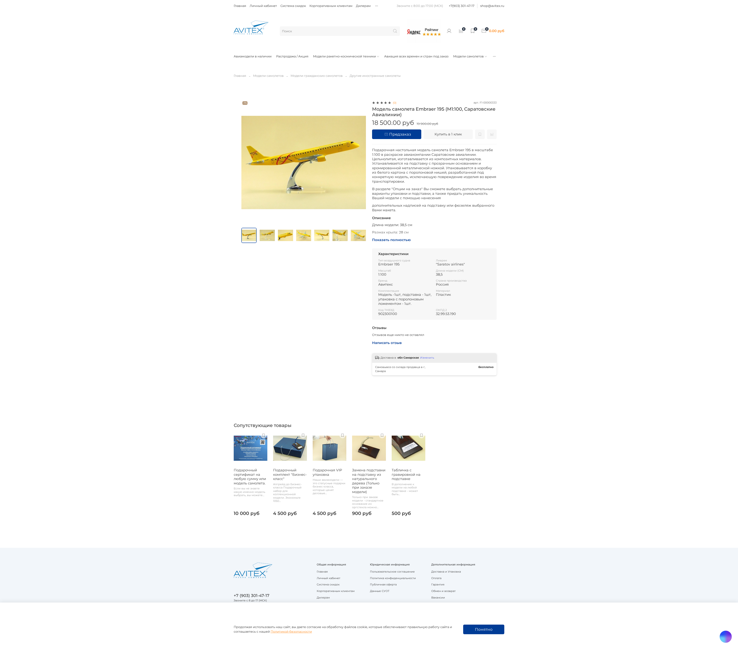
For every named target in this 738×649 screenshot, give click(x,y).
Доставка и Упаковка (446, 571)
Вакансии (438, 597)
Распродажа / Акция (292, 56)
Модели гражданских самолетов (317, 76)
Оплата (436, 578)
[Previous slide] (247, 162)
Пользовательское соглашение (392, 571)
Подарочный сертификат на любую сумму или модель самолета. (250, 477)
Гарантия (437, 584)
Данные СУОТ (379, 591)
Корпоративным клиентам (330, 6)
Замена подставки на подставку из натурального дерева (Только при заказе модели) (368, 481)
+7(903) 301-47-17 (461, 6)
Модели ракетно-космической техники (344, 56)
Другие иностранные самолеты (375, 76)
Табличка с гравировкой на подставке (406, 474)
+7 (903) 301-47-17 (251, 595)
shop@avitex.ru (492, 6)
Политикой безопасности (291, 631)
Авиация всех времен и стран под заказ (416, 56)
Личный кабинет (263, 6)
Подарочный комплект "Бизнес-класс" (290, 474)
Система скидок (293, 6)
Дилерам (363, 6)
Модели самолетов (468, 56)
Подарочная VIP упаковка (327, 472)
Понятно (484, 629)
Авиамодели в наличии (253, 56)
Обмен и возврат (443, 591)
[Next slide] (359, 162)
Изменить (427, 357)
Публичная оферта (383, 584)
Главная (240, 6)
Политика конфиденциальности (393, 578)
